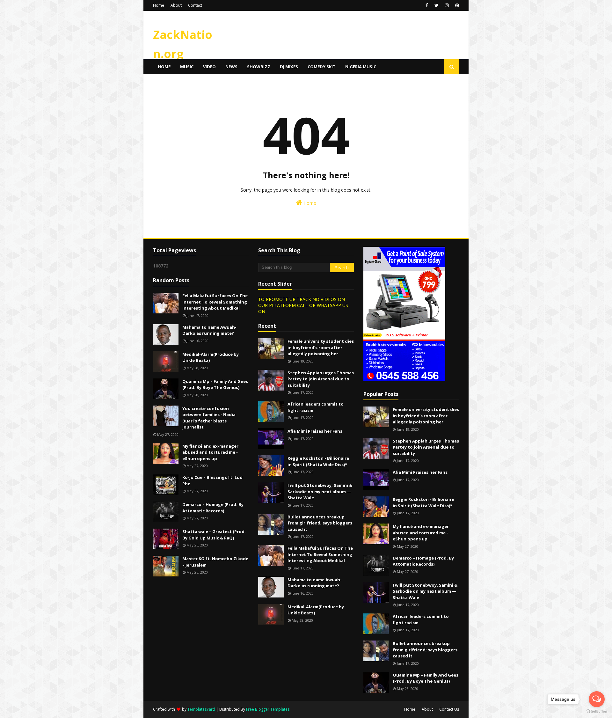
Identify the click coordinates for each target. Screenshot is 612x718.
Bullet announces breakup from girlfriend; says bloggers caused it (320, 523)
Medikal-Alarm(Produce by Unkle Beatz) (210, 357)
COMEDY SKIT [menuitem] (322, 67)
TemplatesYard (201, 709)
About (176, 5)
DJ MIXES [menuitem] (289, 67)
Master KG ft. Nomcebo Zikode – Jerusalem (215, 562)
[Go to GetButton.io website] (596, 711)
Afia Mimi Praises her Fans (315, 431)
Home (158, 5)
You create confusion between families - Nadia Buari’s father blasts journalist (209, 418)
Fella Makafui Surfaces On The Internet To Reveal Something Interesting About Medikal (215, 302)
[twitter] (436, 5)
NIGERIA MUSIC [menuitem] (360, 67)
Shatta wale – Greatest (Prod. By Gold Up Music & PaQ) (214, 535)
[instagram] (446, 5)
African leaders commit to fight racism (316, 407)
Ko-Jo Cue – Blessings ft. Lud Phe (212, 480)
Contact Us (449, 709)
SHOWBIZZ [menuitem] (258, 67)
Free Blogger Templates (267, 709)
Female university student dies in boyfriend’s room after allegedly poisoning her (321, 347)
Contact (195, 5)
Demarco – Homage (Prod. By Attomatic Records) (213, 508)
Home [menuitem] (164, 67)
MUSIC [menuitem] (186, 67)
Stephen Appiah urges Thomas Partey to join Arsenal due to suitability (321, 379)
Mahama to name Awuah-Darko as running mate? (209, 330)
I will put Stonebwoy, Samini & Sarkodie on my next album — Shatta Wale (320, 491)
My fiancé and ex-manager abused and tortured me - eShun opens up (210, 452)
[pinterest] (456, 5)
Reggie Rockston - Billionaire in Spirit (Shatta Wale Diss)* (318, 461)
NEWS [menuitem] (231, 67)
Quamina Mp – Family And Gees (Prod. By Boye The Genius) (215, 384)
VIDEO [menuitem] (209, 67)
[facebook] (427, 5)
